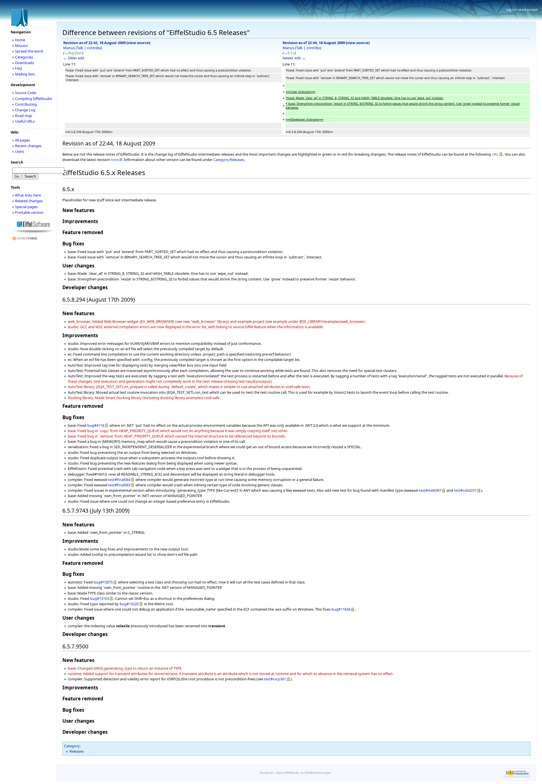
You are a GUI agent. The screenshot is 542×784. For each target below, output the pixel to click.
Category (72, 745)
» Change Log (23, 109)
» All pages (21, 140)
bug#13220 (129, 603)
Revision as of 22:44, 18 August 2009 (314, 42)
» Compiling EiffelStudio (32, 98)
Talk (80, 47)
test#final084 (119, 479)
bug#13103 (99, 598)
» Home (18, 39)
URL (495, 154)
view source (138, 42)
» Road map (22, 115)
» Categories (22, 57)
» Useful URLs (23, 121)
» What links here (26, 195)
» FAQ (17, 68)
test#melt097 (430, 490)
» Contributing (24, 104)
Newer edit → (294, 57)
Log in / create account (522, 10)
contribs (94, 47)
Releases (76, 751)
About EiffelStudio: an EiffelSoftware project (304, 773)
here (115, 159)
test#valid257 (465, 490)
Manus (69, 47)
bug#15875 (103, 582)
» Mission (20, 45)
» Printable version (27, 212)
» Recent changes (26, 145)
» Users (18, 151)
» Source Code (24, 92)
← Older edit (73, 57)
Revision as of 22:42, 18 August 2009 (94, 42)
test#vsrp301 (275, 678)
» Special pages (25, 206)
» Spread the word (27, 51)
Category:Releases (228, 159)
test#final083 (119, 484)
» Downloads (23, 62)
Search (17, 162)
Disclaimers (267, 773)
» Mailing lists (23, 74)
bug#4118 (95, 425)
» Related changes (27, 200)
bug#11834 (340, 609)
